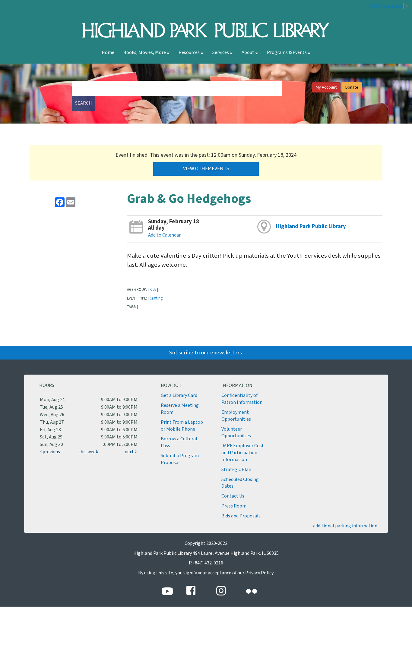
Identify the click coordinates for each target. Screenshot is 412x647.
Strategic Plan (236, 469)
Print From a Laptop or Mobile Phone (182, 425)
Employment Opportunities (236, 415)
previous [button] (51, 452)
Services (221, 52)
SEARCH (83, 103)
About (248, 52)
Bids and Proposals (241, 516)
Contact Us (232, 496)
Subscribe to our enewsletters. (206, 352)
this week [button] (88, 452)
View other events (206, 168)
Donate (351, 87)
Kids (153, 289)
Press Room (233, 506)
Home (108, 52)
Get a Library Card (179, 395)
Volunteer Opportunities (236, 432)
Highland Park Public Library (311, 226)
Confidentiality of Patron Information (241, 399)
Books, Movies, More (145, 52)
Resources (190, 52)
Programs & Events (287, 52)
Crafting (156, 298)
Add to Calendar (164, 235)
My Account (326, 87)
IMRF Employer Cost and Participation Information (242, 453)
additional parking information (345, 526)
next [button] (130, 452)
